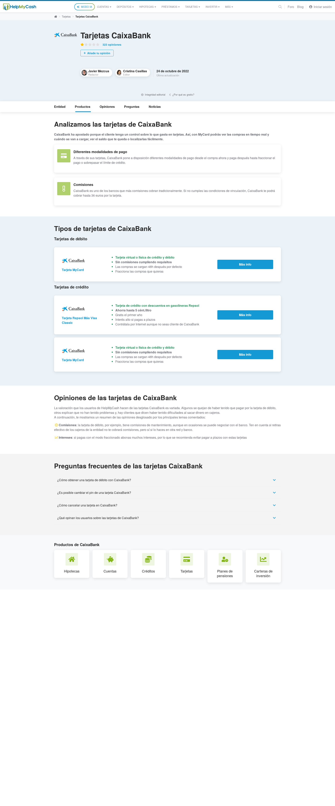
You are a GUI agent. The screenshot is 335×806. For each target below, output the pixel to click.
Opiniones (107, 106)
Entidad (60, 106)
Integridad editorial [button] (154, 94)
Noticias (155, 106)
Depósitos (124, 7)
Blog (300, 6)
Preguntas (131, 106)
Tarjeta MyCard (73, 270)
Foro (291, 6)
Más (228, 7)
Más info (245, 264)
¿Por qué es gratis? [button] (183, 94)
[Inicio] (19, 7)
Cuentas (103, 7)
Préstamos (169, 7)
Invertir (211, 7)
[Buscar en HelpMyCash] (280, 6)
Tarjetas (191, 7)
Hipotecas (146, 7)
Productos (82, 106)
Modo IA (86, 7)
